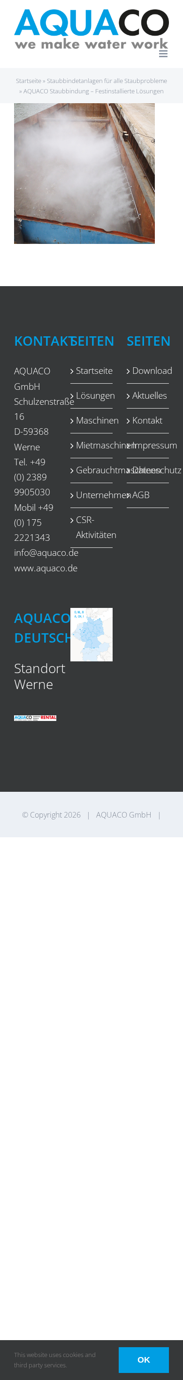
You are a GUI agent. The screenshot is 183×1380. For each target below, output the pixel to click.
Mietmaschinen (92, 445)
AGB (141, 495)
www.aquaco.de (45, 567)
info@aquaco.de (46, 552)
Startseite (28, 80)
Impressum (148, 445)
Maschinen (92, 420)
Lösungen (92, 395)
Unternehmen (92, 495)
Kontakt (147, 420)
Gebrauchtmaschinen (92, 470)
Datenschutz (148, 470)
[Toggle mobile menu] (164, 54)
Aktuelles (148, 395)
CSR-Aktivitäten (92, 527)
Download (148, 370)
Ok (143, 1360)
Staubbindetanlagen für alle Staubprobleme (107, 80)
